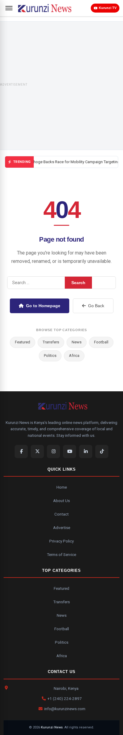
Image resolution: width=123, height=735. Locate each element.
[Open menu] (9, 8)
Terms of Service (61, 554)
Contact (61, 514)
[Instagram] (53, 451)
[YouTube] (69, 451)
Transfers (51, 342)
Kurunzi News (52, 727)
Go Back (96, 305)
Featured (22, 342)
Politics (50, 355)
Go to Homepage (43, 305)
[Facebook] (21, 451)
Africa (74, 355)
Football (101, 342)
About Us (61, 500)
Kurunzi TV (107, 8)
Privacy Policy (61, 541)
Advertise (61, 527)
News (77, 342)
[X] (37, 451)
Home (61, 487)
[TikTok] (101, 451)
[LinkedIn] (85, 451)
